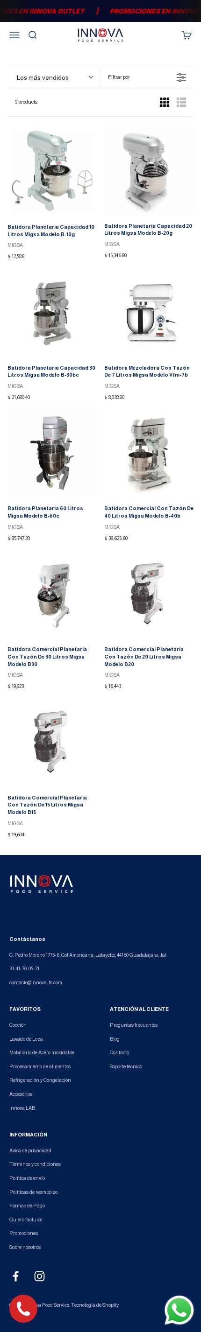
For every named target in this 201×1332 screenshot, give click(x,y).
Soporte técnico (126, 1066)
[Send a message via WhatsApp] (179, 1310)
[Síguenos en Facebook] (15, 1276)
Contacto (119, 1052)
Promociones (23, 1233)
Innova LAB (22, 1108)
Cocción (18, 1025)
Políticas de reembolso (33, 1192)
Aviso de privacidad (30, 1150)
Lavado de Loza (26, 1039)
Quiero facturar (26, 1219)
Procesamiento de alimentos (40, 1066)
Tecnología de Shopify (95, 1305)
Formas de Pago (27, 1205)
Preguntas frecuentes (134, 1025)
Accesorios (20, 1094)
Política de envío (27, 1178)
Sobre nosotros (25, 1247)
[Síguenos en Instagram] (39, 1276)
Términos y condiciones (35, 1164)
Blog (115, 1039)
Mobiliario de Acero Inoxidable (41, 1052)
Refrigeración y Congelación (40, 1080)
